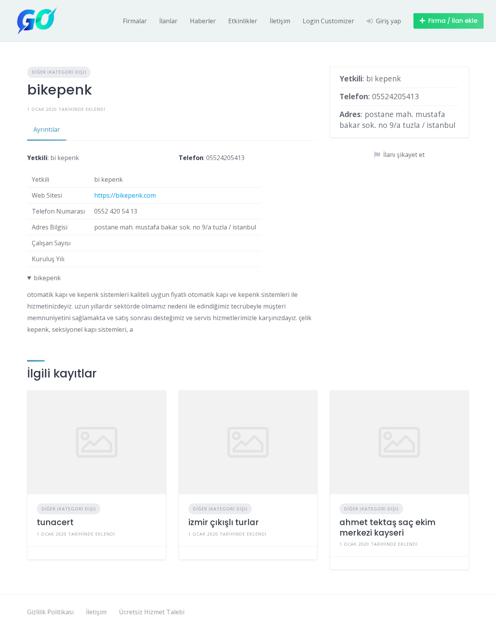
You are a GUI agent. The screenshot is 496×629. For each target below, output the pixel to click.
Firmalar (135, 21)
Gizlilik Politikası (50, 612)
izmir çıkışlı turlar (223, 522)
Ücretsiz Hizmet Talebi (151, 612)
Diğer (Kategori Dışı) (59, 72)
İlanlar (168, 21)
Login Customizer (328, 21)
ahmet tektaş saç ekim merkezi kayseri (387, 527)
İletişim (280, 21)
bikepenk (47, 278)
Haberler (203, 21)
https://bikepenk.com (125, 195)
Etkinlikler (242, 21)
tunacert (55, 522)
